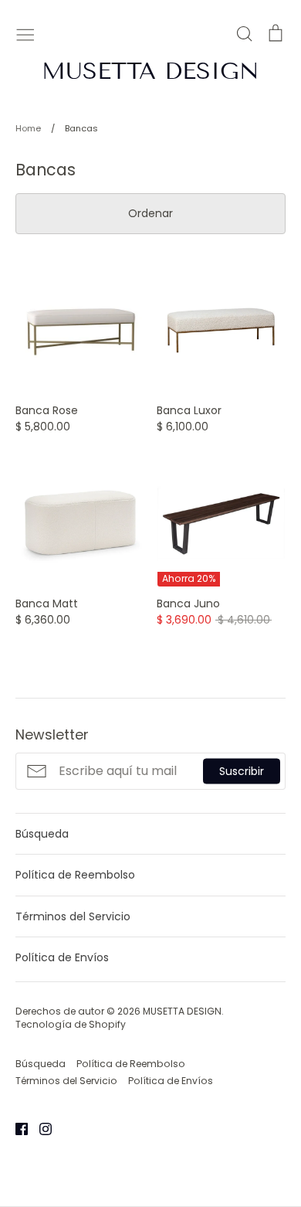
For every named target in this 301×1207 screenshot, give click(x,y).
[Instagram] (40, 1128)
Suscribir (241, 770)
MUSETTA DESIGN (150, 71)
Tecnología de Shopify (70, 1024)
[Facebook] (16, 1128)
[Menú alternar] (25, 33)
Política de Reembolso (75, 874)
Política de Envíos (62, 957)
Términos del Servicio (72, 916)
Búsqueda (42, 834)
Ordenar (150, 213)
